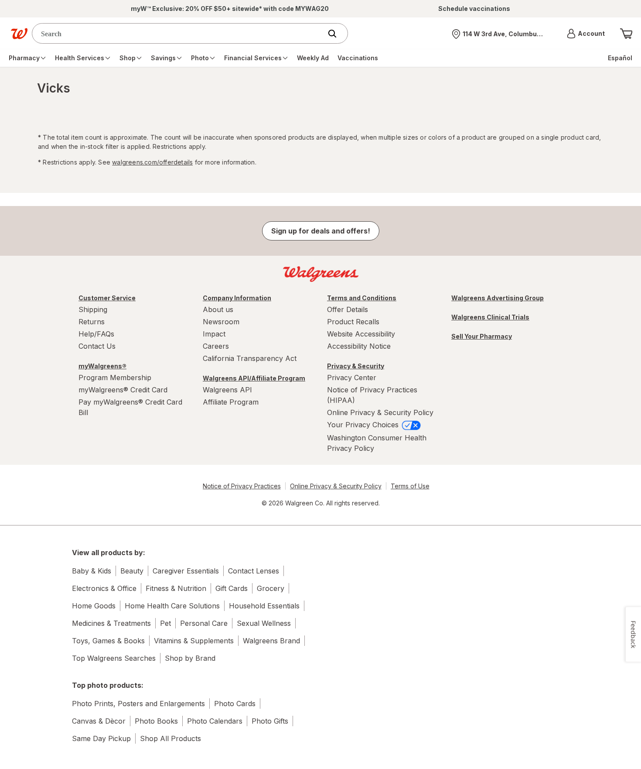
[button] (586, 33)
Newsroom (221, 321)
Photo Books (156, 721)
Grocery (270, 588)
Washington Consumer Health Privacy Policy (376, 443)
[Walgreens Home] (19, 33)
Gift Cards (231, 588)
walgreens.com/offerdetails (152, 162)
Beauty (131, 570)
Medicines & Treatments (111, 623)
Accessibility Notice (359, 346)
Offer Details (347, 309)
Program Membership (114, 377)
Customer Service (107, 298)
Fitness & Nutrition (176, 588)
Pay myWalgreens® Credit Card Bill (130, 407)
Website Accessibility (361, 334)
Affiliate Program (231, 402)
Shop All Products (170, 738)
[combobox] (179, 33)
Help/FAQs (96, 334)
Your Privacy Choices (364, 424)
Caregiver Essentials (186, 570)
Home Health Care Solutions (172, 605)
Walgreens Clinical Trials (490, 317)
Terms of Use (410, 486)
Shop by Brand (190, 658)
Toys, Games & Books (108, 640)
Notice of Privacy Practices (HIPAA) (372, 395)
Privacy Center (351, 377)
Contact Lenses (253, 570)
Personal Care (204, 623)
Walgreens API (227, 389)
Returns (91, 321)
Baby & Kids (91, 570)
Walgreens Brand (271, 640)
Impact (214, 334)
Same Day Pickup (101, 738)
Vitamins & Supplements (194, 640)
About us (218, 309)
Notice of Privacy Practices (242, 486)
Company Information (237, 298)
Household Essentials (264, 605)
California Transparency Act (250, 358)
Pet (165, 623)
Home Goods (94, 605)
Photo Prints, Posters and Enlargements (138, 703)
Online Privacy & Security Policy (380, 412)
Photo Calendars (214, 721)
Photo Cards (235, 703)
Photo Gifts (270, 721)
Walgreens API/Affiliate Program (254, 378)
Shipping (92, 309)
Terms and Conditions (361, 298)
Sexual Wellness (264, 623)
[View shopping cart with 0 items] (626, 33)
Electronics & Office (104, 588)
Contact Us (97, 346)
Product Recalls (353, 321)
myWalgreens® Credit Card (122, 389)
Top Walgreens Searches (114, 658)
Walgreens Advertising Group (497, 298)
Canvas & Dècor (99, 721)
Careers (216, 346)
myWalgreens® (102, 366)
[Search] (337, 33)
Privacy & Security (355, 366)
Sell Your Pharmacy (481, 336)
